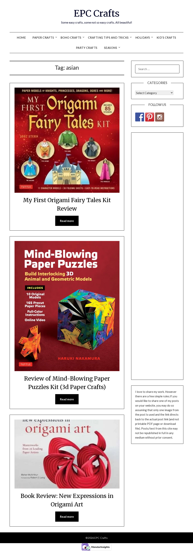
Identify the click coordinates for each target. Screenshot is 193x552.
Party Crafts (86, 47)
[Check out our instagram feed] (159, 117)
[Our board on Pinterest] (149, 117)
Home (21, 37)
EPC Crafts (96, 13)
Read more (67, 220)
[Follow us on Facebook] (139, 117)
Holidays (142, 37)
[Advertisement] (157, 256)
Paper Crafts (43, 37)
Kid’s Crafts (166, 37)
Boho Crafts (71, 37)
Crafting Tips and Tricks (108, 37)
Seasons (110, 47)
